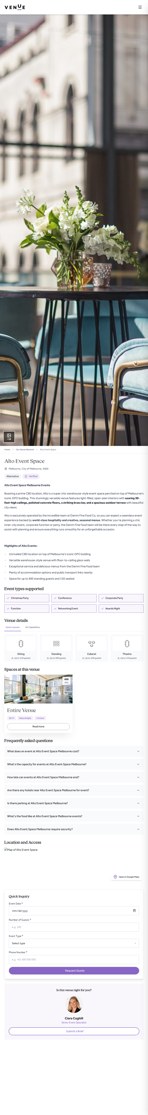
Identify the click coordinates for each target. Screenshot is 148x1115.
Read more (38, 726)
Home (7, 449)
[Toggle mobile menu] (140, 7)
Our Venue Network (25, 449)
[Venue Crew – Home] (14, 7)
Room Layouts (13, 627)
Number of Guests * (20, 919)
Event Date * (16, 903)
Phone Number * (18, 952)
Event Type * (16, 936)
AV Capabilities (32, 627)
